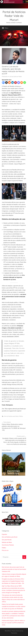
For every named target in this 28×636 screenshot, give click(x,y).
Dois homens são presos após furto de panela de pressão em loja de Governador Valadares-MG (14, 569)
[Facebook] (3, 82)
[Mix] (21, 82)
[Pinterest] (15, 82)
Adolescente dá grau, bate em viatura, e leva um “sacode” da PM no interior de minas (13, 623)
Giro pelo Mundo (7, 539)
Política (21, 416)
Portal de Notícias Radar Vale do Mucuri (14, 15)
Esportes (4, 534)
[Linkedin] (12, 82)
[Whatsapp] (24, 82)
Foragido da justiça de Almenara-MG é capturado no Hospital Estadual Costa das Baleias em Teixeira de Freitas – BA (13, 581)
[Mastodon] (18, 82)
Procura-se (5, 550)
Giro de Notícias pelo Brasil (11, 416)
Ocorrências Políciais (8, 545)
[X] (6, 82)
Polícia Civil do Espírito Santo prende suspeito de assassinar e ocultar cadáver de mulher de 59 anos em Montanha (13, 606)
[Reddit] (9, 82)
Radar (20, 76)
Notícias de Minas (7, 542)
